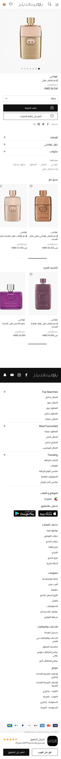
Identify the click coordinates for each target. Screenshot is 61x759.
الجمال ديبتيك (51, 419)
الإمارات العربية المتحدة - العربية (46, 684)
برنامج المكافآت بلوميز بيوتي (47, 654)
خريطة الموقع (51, 617)
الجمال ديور (52, 402)
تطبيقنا (54, 589)
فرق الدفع (53, 558)
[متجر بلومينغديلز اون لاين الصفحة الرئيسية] (30, 4)
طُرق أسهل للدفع (49, 595)
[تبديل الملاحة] (56, 4)
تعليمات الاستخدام (49, 611)
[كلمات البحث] (49, 4)
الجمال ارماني (52, 437)
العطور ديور (52, 408)
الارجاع (55, 552)
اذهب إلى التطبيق (16, 752)
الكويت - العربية (50, 696)
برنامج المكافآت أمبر (48, 661)
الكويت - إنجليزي (50, 691)
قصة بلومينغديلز (50, 578)
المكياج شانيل (51, 442)
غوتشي (54, 76)
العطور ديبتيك (51, 431)
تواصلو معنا (52, 530)
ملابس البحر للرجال (49, 482)
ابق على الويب (45, 752)
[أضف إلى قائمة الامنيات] (31, 186)
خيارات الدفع (52, 541)
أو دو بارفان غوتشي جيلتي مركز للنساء (43, 237)
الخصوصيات (52, 606)
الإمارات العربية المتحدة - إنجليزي (46, 675)
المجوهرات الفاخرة (49, 476)
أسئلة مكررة (52, 563)
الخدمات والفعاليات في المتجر (47, 640)
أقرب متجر (53, 584)
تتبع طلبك (53, 547)
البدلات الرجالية (51, 460)
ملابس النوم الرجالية (48, 471)
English (48, 499)
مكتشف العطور (50, 646)
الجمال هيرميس (50, 448)
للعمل (55, 600)
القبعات (54, 465)
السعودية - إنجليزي (49, 702)
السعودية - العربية (49, 707)
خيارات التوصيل (51, 536)
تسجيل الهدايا (51, 632)
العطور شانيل (51, 413)
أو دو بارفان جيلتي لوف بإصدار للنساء (44, 325)
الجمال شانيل (51, 397)
